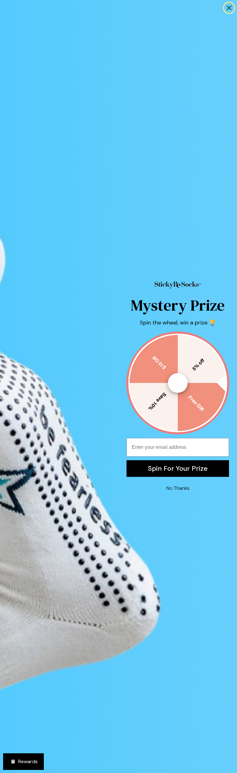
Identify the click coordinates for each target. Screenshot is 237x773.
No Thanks (177, 488)
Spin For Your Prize (178, 468)
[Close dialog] (229, 7)
